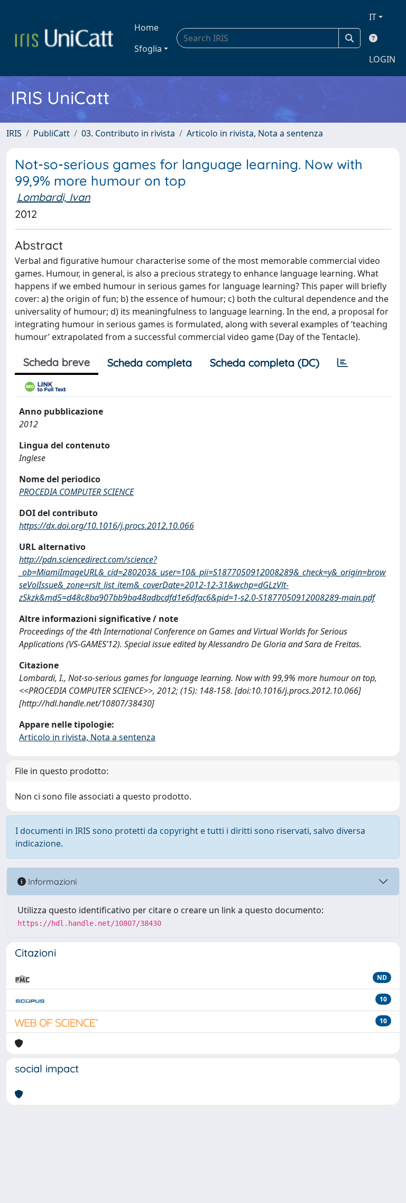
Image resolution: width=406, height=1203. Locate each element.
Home (146, 27)
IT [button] (372, 17)
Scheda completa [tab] (149, 362)
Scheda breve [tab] (56, 362)
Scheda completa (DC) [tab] (264, 362)
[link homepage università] (64, 38)
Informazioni (51, 881)
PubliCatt (51, 133)
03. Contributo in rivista (128, 133)
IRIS (14, 133)
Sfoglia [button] (148, 48)
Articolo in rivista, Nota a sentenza (255, 133)
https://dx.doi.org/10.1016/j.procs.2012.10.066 (106, 525)
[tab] (342, 363)
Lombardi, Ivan (53, 197)
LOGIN (382, 59)
